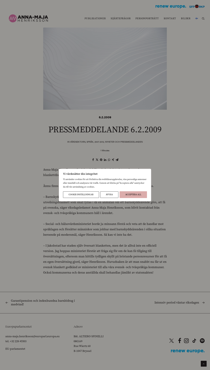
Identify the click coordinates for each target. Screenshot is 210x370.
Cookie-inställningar (81, 194)
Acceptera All (133, 194)
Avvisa (109, 194)
